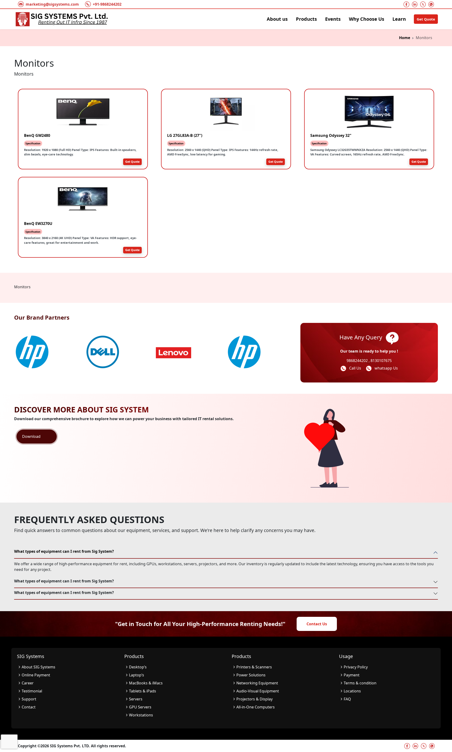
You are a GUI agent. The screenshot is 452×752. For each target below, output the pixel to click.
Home (404, 37)
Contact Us (317, 623)
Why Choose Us (366, 19)
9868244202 (358, 360)
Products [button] (306, 19)
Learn (399, 19)
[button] (156, 378)
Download (31, 436)
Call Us (355, 368)
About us (277, 19)
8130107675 (381, 360)
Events (333, 19)
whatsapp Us (386, 368)
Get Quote (426, 19)
